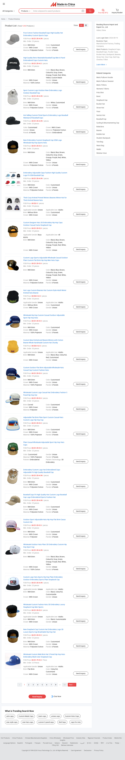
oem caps (10, 716)
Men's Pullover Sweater (105, 81)
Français (37, 743)
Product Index (107, 738)
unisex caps (55, 716)
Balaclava (100, 126)
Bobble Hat (100, 134)
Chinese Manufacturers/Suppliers (36, 738)
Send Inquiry (80, 49)
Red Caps (62, 722)
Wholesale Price (68, 738)
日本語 (96, 743)
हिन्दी (102, 743)
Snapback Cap (101, 100)
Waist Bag (100, 145)
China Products (17, 738)
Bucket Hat (100, 104)
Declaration (88, 750)
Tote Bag (99, 142)
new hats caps (27, 722)
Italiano (57, 743)
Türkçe (117, 743)
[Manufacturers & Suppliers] (62, 4)
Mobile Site (118, 738)
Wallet (98, 149)
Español (20, 743)
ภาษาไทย (109, 743)
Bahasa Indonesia (67, 745)
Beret (98, 96)
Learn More (101, 64)
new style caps (11, 722)
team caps (42, 716)
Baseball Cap (101, 119)
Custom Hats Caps (72, 716)
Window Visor (101, 153)
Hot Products (5, 738)
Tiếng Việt (55, 745)
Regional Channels (94, 738)
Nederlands (74, 743)
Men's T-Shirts (101, 85)
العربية (82, 743)
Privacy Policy (98, 750)
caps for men (76, 722)
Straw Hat (100, 107)
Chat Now (57, 696)
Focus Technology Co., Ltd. (47, 750)
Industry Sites (80, 738)
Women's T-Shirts (102, 89)
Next (72, 684)
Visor (98, 111)
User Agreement (76, 750)
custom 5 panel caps (46, 722)
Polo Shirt (100, 92)
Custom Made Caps (26, 716)
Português (28, 743)
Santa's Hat (100, 115)
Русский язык (47, 743)
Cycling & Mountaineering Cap (107, 123)
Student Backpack (103, 138)
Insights (62, 740)
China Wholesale (55, 738)
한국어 (89, 743)
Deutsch (65, 743)
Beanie (99, 130)
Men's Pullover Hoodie (104, 77)
